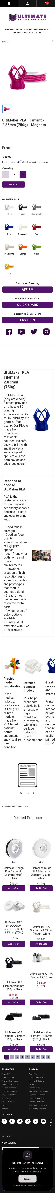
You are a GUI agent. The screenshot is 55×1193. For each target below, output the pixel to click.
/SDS (31, 793)
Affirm (27, 289)
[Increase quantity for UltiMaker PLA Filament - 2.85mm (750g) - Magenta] (23, 174)
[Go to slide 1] (12, 862)
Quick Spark (27, 305)
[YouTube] (43, 1121)
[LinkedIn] (12, 1121)
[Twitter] (20, 1121)
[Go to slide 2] (14, 862)
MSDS (24, 793)
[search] (27, 41)
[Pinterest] (35, 1121)
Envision (27, 320)
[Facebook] (4, 1121)
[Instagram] (28, 1121)
